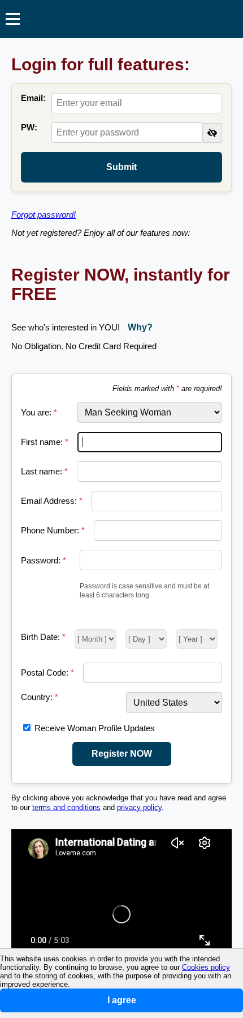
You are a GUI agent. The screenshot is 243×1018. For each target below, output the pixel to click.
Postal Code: (47, 672)
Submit (121, 167)
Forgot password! (43, 214)
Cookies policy (206, 967)
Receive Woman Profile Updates (94, 728)
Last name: (44, 471)
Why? (140, 327)
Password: (43, 560)
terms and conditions (66, 808)
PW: (29, 127)
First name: (44, 442)
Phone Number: (53, 530)
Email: (33, 98)
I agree (121, 1000)
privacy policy (139, 808)
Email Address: (52, 501)
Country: (39, 697)
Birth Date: (43, 637)
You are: (39, 412)
